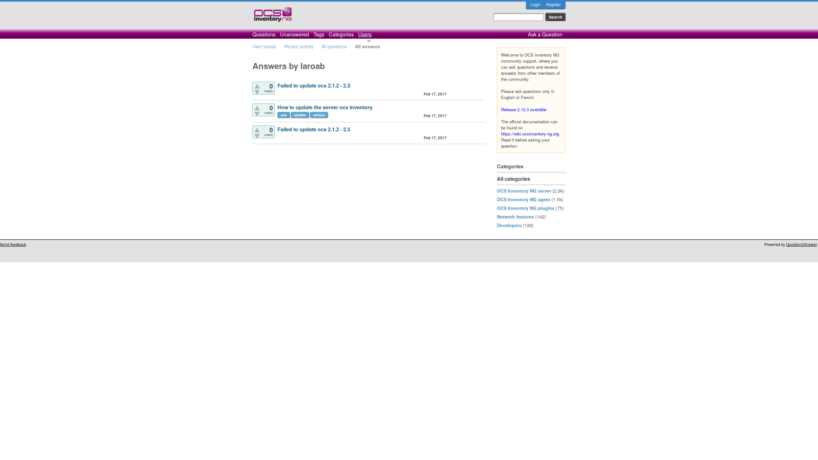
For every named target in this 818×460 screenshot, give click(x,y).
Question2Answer (801, 244)
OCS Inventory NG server (524, 191)
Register (553, 4)
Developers (509, 225)
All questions (334, 46)
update (300, 114)
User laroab (264, 46)
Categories (341, 34)
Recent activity (298, 46)
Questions (263, 34)
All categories (513, 178)
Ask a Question (545, 34)
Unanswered (294, 34)
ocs (284, 114)
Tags (318, 34)
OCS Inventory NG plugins (525, 208)
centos (319, 114)
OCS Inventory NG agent (523, 199)
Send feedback (13, 244)
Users (365, 34)
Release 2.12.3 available (523, 109)
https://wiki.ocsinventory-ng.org (530, 134)
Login (536, 4)
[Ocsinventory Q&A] (272, 17)
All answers (367, 46)
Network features (515, 216)
